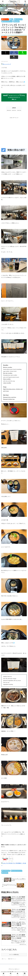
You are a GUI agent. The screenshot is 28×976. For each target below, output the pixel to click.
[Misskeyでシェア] (23, 611)
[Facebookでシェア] (5, 615)
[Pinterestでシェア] (8, 619)
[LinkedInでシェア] (14, 619)
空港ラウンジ (5, 19)
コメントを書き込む (14, 954)
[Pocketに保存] (17, 615)
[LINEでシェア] (23, 615)
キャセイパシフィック (7, 21)
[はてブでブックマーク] (11, 615)
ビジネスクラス (18, 19)
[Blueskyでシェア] (17, 611)
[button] (14, 57)
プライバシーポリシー (14, 969)
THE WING (16, 21)
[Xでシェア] (5, 611)
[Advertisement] (14, 133)
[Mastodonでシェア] (11, 611)
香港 (12, 19)
